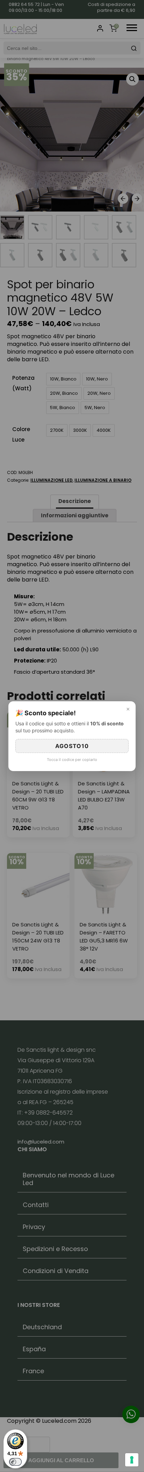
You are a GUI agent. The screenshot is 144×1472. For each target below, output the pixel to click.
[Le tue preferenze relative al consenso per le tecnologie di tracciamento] (131, 1459)
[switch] (15, 1462)
